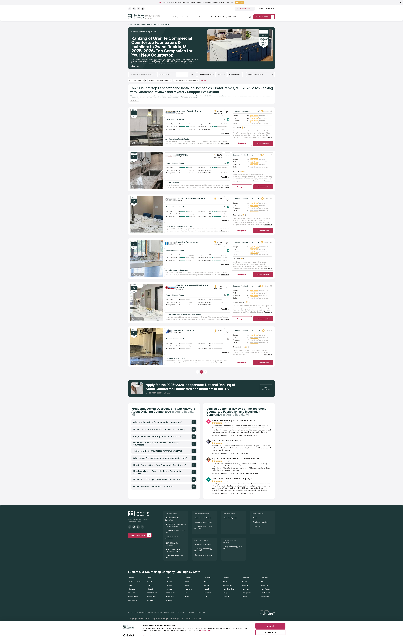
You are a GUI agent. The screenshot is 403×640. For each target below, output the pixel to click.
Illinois (225, 581)
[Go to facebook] (129, 8)
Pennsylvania (246, 593)
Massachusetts (228, 585)
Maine (187, 585)
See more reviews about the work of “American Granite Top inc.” (235, 435)
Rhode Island (265, 593)
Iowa (262, 581)
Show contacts (263, 143)
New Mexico (265, 589)
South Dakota (151, 596)
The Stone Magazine (244, 9)
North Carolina (152, 593)
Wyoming (169, 600)
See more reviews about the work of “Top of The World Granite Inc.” (237, 473)
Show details (147, 636)
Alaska (149, 578)
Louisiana (169, 585)
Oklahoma (207, 593)
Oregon (225, 593)
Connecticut (246, 578)
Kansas (130, 585)
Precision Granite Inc (184, 331)
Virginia (244, 596)
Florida (149, 581)
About (260, 9)
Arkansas (188, 578)
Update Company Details (203, 522)
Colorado (226, 578)
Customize (269, 632)
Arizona (168, 578)
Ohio (186, 593)
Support (191, 612)
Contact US (201, 612)
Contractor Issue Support (203, 555)
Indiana (244, 581)
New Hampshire (228, 589)
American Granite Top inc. (189, 111)
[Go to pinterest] (143, 8)
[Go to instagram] (134, 8)
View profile (241, 143)
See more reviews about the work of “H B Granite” (230, 453)
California (207, 578)
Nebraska (188, 589)
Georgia (169, 581)
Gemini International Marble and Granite (192, 286)
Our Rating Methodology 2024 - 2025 (224, 17)
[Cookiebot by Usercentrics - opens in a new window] (128, 635)
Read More (239, 2)
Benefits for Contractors (203, 518)
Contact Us (270, 9)
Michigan (245, 585)
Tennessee (170, 596)
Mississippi (131, 589)
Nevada (206, 589)
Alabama (131, 578)
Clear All (203, 80)
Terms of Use (181, 612)
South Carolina (133, 596)
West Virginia (132, 600)
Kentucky (150, 585)
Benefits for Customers (203, 544)
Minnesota (264, 585)
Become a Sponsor (230, 518)
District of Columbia (134, 581)
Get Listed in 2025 (262, 17)
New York (131, 593)
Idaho (206, 581)
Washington (265, 596)
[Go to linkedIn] (138, 8)
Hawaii (187, 581)
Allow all (270, 626)
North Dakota (170, 593)
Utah (205, 596)
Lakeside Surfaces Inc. (187, 242)
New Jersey (246, 589)
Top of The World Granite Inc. (191, 199)
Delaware (264, 578)
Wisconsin (150, 600)
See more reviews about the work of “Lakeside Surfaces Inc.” (234, 493)
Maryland (207, 585)
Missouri (150, 589)
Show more (135, 66)
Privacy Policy (169, 612)
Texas (187, 596)
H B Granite (182, 155)
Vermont (226, 596)
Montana (169, 589)
